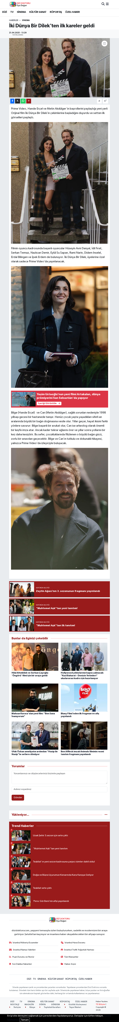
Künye (32, 1007)
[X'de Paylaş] (17, 101)
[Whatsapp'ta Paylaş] (23, 101)
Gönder (18, 797)
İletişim (17, 1007)
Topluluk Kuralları (52, 1007)
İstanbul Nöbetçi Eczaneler (25, 943)
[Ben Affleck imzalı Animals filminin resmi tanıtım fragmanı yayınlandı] (84, 735)
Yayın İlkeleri (75, 1007)
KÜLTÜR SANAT (37, 12)
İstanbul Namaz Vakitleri (24, 950)
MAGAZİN (29, 1005)
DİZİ (4, 12)
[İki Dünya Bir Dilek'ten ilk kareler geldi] (59, 67)
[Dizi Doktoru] (20, 4)
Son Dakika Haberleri (22, 964)
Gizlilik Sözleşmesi (77, 1005)
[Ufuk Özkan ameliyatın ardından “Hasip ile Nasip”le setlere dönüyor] (35, 735)
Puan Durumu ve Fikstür (23, 957)
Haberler (13, 20)
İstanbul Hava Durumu (75, 943)
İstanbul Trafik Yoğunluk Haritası (79, 950)
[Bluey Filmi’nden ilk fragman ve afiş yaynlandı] (84, 697)
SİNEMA (21, 12)
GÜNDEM (55, 1005)
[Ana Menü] (107, 4)
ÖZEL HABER (72, 12)
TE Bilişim (100, 1004)
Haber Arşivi (70, 964)
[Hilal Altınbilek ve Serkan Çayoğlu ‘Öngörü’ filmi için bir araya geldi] (35, 656)
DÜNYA (42, 1005)
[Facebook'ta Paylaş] (12, 101)
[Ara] (103, 4)
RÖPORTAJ (56, 12)
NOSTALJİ (14, 1005)
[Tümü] (106, 814)
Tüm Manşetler (71, 957)
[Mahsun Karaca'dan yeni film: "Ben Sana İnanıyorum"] (35, 697)
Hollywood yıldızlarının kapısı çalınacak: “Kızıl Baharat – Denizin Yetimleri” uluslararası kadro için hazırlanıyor (82, 675)
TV (11, 12)
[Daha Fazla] (28, 101)
